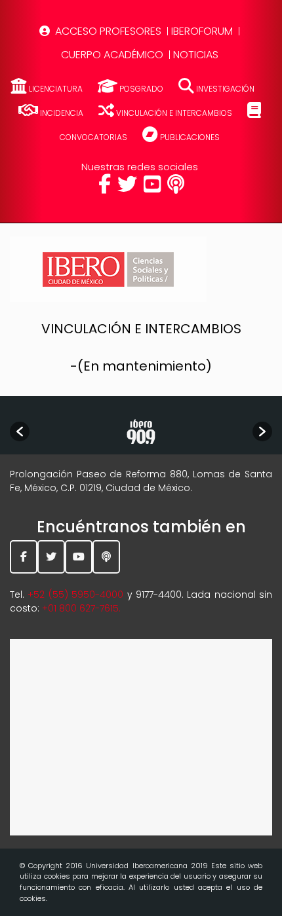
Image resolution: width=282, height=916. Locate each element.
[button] (20, 431)
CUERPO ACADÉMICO (112, 54)
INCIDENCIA (61, 113)
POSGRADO (141, 88)
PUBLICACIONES (189, 137)
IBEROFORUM (202, 31)
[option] (141, 431)
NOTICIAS (195, 54)
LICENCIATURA (56, 88)
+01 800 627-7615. (81, 608)
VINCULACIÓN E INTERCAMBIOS (174, 113)
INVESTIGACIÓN (224, 88)
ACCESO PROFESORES (108, 31)
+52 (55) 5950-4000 (75, 594)
